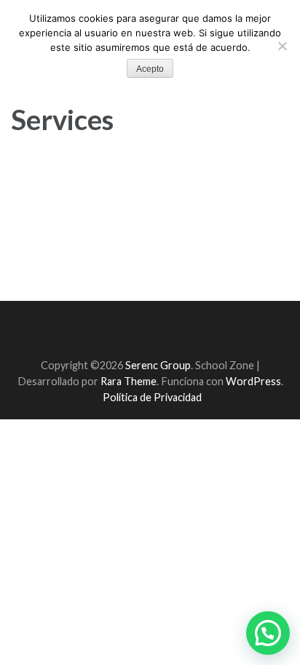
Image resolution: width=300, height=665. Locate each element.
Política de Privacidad (152, 397)
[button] (268, 633)
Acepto (150, 69)
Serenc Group (158, 365)
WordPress (253, 381)
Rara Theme (128, 381)
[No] (282, 46)
